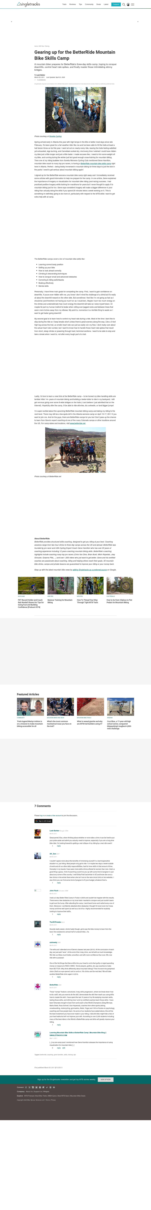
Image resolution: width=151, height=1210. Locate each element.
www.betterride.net (77, 423)
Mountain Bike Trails (84, 717)
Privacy (53, 1100)
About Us (29, 1091)
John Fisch (54, 890)
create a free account (53, 815)
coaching (50, 1054)
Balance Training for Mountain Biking (60, 601)
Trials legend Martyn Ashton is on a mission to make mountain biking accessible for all (30, 723)
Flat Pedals (111, 596)
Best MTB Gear (63, 1096)
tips (75, 1054)
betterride (43, 1054)
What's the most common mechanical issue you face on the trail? (59, 723)
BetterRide (54, 985)
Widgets (46, 1091)
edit (63, 1048)
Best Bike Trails (41, 1096)
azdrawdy (53, 942)
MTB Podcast (29, 1096)
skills (65, 1054)
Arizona (110, 717)
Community (89, 4)
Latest (106, 4)
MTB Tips (41, 46)
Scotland (21, 596)
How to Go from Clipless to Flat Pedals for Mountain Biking (119, 601)
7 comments (41, 80)
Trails (64, 4)
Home (36, 46)
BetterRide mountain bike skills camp (96, 163)
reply (59, 846)
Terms (48, 1100)
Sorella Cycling (55, 136)
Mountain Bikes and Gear (55, 717)
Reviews (72, 4)
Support (116, 4)
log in (42, 815)
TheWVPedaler (55, 922)
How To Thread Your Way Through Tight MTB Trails (87, 601)
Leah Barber (40, 75)
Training (47, 46)
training (70, 1054)
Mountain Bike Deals (77, 1096)
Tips (80, 4)
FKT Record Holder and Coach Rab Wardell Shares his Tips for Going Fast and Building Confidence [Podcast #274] (31, 603)
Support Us (38, 1091)
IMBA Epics (52, 1096)
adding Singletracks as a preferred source (90, 569)
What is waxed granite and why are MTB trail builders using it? (89, 722)
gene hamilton (58, 1054)
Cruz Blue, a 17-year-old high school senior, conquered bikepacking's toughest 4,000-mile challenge (119, 725)
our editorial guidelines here (106, 84)
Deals (98, 4)
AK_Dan (53, 854)
